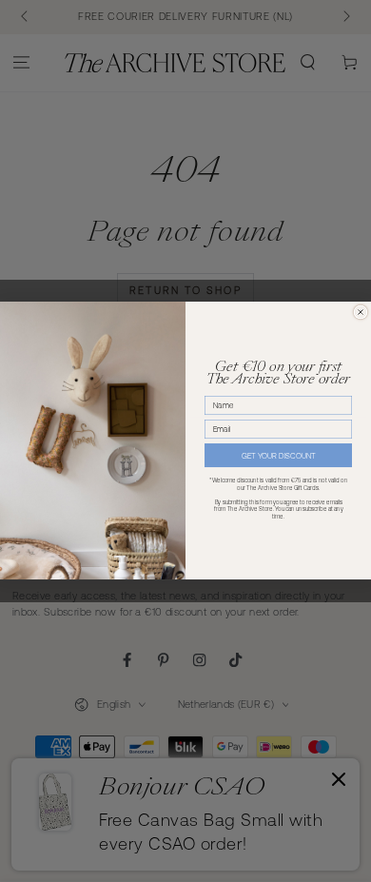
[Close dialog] (360, 312)
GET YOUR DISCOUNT (279, 456)
